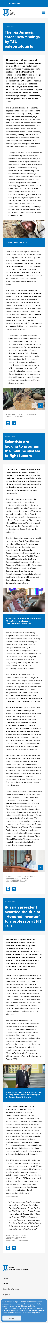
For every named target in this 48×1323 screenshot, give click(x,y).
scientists (10, 414)
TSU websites (14, 3)
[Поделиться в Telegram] (14, 423)
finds (8, 416)
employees (23, 1241)
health (25, 878)
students (19, 416)
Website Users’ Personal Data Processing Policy (21, 1313)
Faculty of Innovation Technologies (15, 1238)
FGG (21, 414)
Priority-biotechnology (16, 880)
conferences (11, 878)
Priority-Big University (15, 882)
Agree (11, 1318)
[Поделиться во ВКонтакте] (8, 423)
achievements (12, 1235)
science (9, 876)
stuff (24, 1235)
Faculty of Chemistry (26, 876)
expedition (31, 414)
